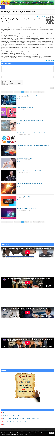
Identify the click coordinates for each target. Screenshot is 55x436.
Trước (39, 16)
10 (19, 92)
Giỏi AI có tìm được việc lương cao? (25, 107)
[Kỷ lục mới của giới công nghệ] (8, 201)
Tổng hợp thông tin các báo (9, 424)
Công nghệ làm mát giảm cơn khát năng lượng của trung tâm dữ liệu (33, 145)
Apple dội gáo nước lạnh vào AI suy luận (26, 208)
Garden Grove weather (27, 242)
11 (22, 92)
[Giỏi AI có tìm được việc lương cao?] (8, 112)
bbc (4, 412)
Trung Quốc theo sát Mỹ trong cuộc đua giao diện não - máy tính (32, 132)
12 (25, 92)
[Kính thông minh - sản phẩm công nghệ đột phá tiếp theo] (8, 125)
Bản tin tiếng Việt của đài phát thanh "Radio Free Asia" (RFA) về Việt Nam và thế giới (22, 418)
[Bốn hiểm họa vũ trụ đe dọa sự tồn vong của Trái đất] (8, 188)
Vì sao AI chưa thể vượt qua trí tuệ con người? (28, 95)
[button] (2, 7)
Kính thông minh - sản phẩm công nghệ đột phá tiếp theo (30, 120)
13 (28, 92)
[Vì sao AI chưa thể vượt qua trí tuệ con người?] (8, 100)
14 (31, 92)
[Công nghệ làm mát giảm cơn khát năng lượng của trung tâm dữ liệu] (8, 150)
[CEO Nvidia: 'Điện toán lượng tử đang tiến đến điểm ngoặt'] (8, 175)
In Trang (1, 60)
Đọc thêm (18, 98)
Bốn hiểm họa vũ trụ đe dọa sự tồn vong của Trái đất (29, 183)
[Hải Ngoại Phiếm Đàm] (27, 2)
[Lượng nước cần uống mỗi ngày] (8, 163)
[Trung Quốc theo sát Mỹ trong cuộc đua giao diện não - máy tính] (8, 137)
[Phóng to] (3, 17)
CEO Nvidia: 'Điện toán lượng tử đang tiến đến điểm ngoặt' (31, 170)
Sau (43, 16)
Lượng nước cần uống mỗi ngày (24, 158)
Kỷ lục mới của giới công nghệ (24, 196)
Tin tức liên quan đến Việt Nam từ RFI (11, 415)
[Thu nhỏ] (1, 17)
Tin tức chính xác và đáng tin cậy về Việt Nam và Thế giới (16, 421)
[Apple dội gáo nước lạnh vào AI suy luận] (8, 213)
